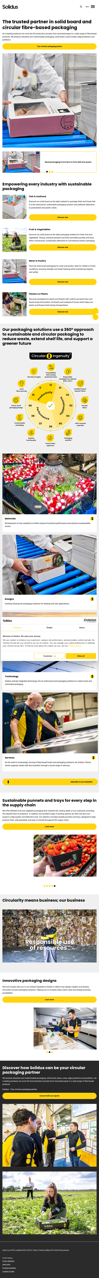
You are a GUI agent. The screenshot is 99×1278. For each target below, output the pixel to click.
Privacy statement (8, 1261)
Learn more (49, 820)
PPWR (48, 814)
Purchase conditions (9, 1268)
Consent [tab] (17, 628)
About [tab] (82, 628)
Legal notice (6, 1264)
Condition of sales (8, 1271)
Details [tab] (50, 628)
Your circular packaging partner (49, 46)
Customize (47, 656)
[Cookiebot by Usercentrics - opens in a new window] (85, 620)
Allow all (80, 656)
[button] (47, 171)
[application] (49, 935)
